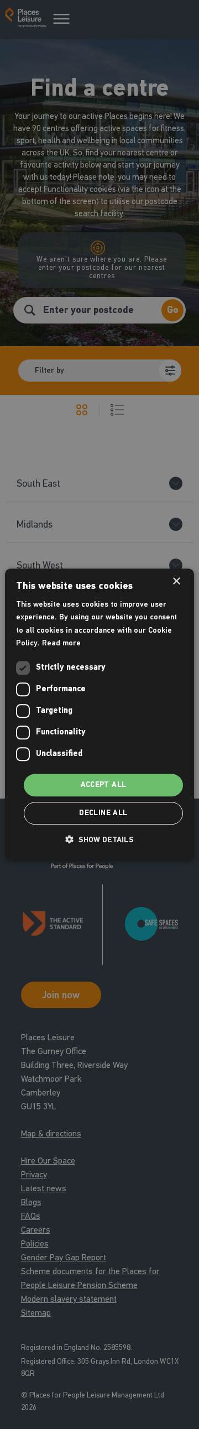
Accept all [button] (104, 784)
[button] (99, 840)
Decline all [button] (103, 813)
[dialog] (99, 714)
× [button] (176, 581)
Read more (61, 643)
